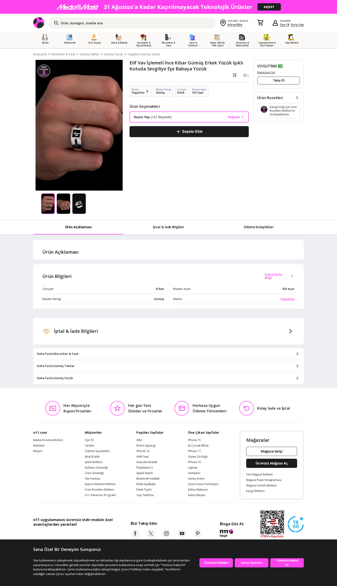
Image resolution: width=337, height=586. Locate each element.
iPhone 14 (142, 451)
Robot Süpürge (146, 445)
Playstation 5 (144, 467)
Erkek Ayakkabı (146, 484)
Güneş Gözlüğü (198, 456)
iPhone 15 (194, 440)
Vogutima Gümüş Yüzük (143, 54)
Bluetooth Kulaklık (148, 478)
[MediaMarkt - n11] (168, 7)
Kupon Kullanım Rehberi (100, 484)
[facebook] (135, 536)
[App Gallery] (102, 535)
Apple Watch (144, 473)
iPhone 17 (194, 451)
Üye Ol (285, 24)
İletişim (37, 451)
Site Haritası (92, 478)
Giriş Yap (297, 24)
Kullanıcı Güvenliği (96, 467)
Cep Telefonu (145, 495)
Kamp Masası (196, 495)
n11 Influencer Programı (100, 495)
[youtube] (182, 536)
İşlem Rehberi (93, 462)
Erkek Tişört (144, 490)
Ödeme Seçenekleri (97, 451)
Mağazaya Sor (266, 72)
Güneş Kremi (196, 478)
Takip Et (279, 80)
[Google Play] (75, 535)
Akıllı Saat (142, 456)
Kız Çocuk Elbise (198, 445)
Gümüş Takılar (89, 54)
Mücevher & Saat (63, 54)
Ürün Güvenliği (94, 473)
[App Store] (47, 535)
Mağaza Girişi (271, 451)
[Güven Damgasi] (296, 524)
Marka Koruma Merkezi (48, 440)
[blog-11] (231, 534)
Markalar (39, 445)
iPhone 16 (194, 462)
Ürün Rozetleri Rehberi (99, 490)
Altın (139, 440)
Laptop (192, 467)
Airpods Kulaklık (146, 462)
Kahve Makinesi (198, 490)
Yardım (89, 445)
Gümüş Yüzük (113, 54)
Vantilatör (194, 473)
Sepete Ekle (192, 131)
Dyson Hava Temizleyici (203, 484)
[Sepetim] (260, 23)
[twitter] (150, 536)
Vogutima (287, 299)
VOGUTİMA (267, 66)
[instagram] (166, 536)
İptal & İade (92, 456)
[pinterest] (197, 536)
